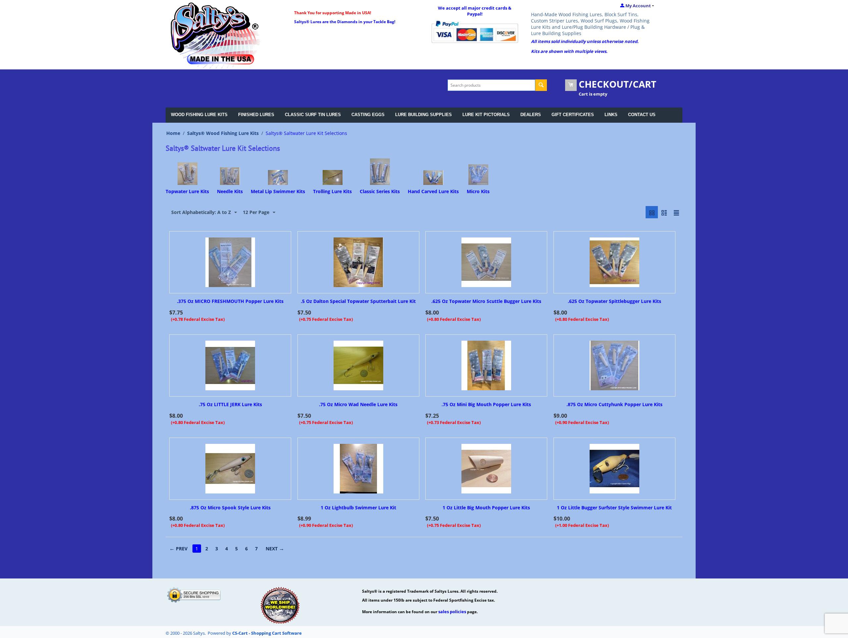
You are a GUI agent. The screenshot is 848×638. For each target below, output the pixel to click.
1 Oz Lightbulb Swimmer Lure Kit (358, 508)
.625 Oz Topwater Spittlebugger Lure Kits (614, 301)
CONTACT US (642, 114)
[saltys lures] (215, 35)
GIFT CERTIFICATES (573, 114)
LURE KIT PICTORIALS (486, 114)
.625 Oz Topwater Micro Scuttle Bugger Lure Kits (486, 301)
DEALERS (530, 114)
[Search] (541, 85)
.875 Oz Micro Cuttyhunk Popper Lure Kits (614, 404)
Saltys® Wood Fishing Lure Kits (223, 133)
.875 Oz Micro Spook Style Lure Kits (230, 508)
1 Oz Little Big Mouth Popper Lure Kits (486, 508)
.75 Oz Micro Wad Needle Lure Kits (358, 404)
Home (173, 133)
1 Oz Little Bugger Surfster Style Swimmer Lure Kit (614, 508)
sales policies (452, 612)
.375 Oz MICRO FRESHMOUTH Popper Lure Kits (230, 301)
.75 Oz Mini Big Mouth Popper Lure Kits (486, 404)
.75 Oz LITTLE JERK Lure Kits (230, 404)
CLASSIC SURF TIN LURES (313, 114)
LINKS (611, 114)
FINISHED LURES (256, 114)
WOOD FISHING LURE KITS (199, 114)
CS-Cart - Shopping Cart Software (267, 633)
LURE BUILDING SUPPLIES (423, 114)
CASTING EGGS (368, 114)
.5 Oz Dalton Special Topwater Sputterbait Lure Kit (358, 301)
